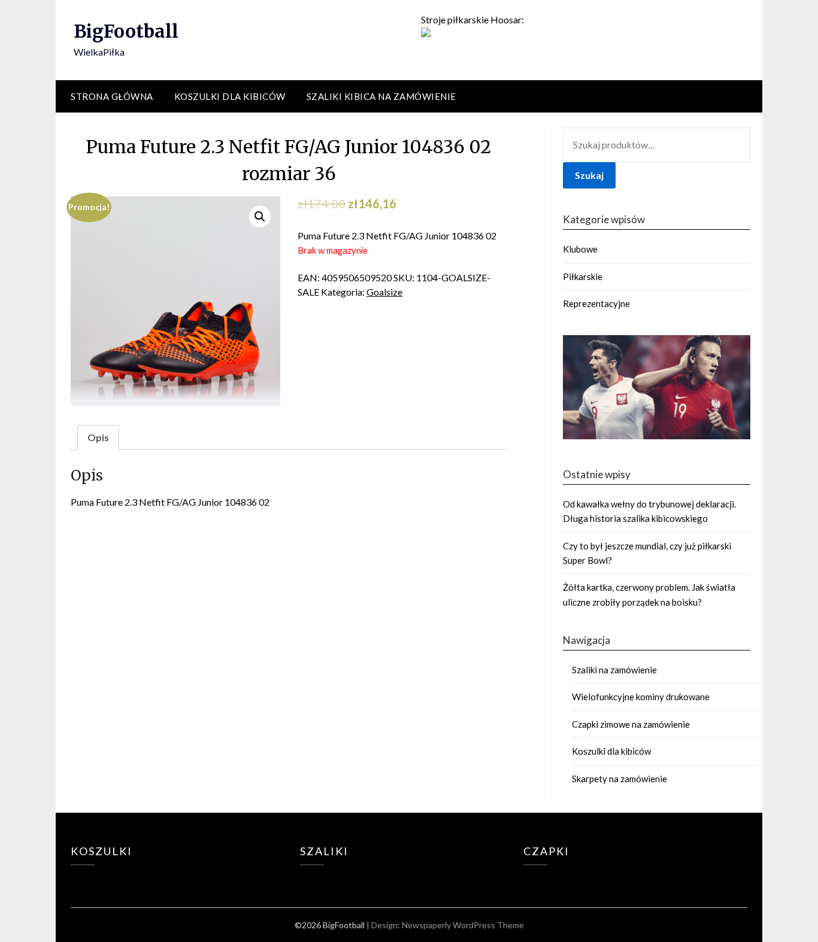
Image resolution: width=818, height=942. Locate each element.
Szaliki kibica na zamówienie (381, 96)
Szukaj (589, 175)
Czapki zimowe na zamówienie (631, 724)
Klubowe (580, 249)
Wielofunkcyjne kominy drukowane (641, 696)
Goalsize (384, 291)
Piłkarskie (582, 276)
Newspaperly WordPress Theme (463, 925)
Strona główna (112, 96)
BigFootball (126, 31)
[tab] (98, 437)
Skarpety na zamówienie (619, 778)
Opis (98, 437)
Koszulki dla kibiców (230, 96)
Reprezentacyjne (596, 303)
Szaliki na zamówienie (614, 669)
